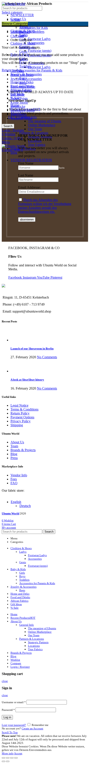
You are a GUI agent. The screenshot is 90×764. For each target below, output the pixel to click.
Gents (23, 51)
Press (14, 458)
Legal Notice (19, 405)
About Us (17, 442)
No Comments (47, 357)
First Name (25, 163)
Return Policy (19, 413)
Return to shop (12, 70)
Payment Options (22, 417)
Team (14, 446)
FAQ (13, 483)
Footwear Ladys (39, 67)
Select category (12, 12)
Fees (13, 479)
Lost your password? (14, 725)
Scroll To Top (10, 732)
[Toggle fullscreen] (12, 758)
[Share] (7, 758)
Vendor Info (18, 475)
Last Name (25, 175)
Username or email (14, 702)
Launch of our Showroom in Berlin (32, 348)
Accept (18, 753)
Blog (13, 454)
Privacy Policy (20, 421)
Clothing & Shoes (22, 43)
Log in (7, 717)
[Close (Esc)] (3, 758)
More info (8, 753)
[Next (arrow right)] (7, 761)
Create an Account (32, 728)
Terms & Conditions (24, 409)
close (5, 681)
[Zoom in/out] (16, 758)
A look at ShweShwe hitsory (27, 379)
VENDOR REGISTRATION (31, 160)
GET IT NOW (18, 117)
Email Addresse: (29, 187)
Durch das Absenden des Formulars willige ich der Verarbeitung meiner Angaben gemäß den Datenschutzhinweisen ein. (44, 205)
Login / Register (20, 666)
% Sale (15, 20)
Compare (15, 663)
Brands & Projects (23, 450)
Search (7, 126)
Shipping (16, 425)
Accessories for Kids (33, 28)
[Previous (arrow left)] (3, 761)
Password (8, 710)
